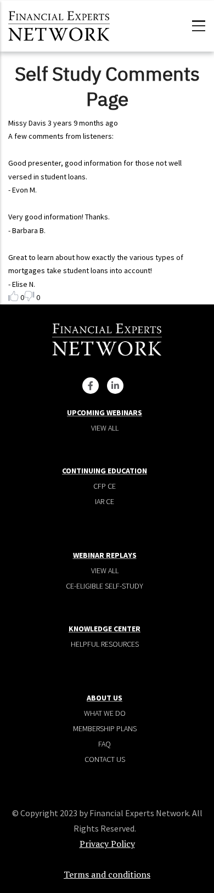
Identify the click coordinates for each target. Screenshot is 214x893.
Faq (104, 744)
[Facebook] (90, 385)
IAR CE (104, 501)
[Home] (59, 24)
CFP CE (104, 486)
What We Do (105, 713)
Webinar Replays (105, 555)
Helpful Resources (105, 644)
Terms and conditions (107, 874)
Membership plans (105, 728)
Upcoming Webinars (104, 412)
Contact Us (105, 759)
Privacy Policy (107, 844)
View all (105, 428)
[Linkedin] (115, 385)
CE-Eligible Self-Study (104, 586)
